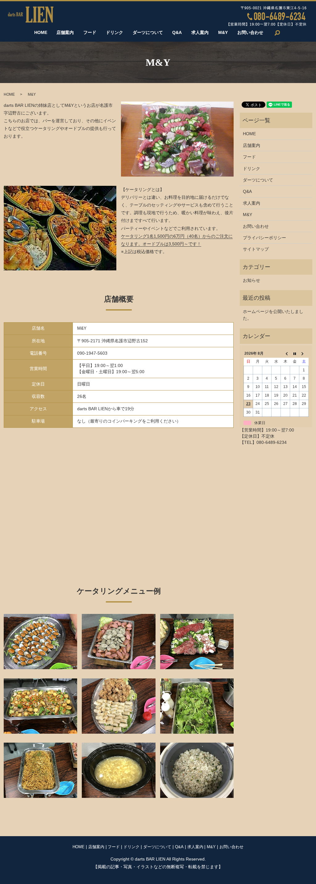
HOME (40, 32)
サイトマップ (256, 249)
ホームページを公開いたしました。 (273, 315)
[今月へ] (294, 353)
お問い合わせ (250, 32)
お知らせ (251, 280)
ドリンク (114, 32)
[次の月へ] (304, 353)
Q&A (177, 32)
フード (89, 32)
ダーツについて (148, 32)
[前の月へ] (285, 353)
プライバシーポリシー (264, 237)
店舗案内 (65, 32)
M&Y (223, 32)
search (277, 32)
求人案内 (200, 32)
